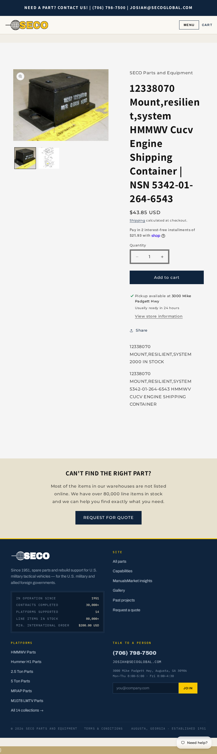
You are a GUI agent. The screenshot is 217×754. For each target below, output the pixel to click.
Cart (207, 25)
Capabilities (122, 571)
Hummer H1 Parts (26, 662)
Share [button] (142, 330)
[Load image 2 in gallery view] (49, 158)
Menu (189, 25)
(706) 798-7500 (134, 653)
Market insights (139, 581)
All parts (119, 561)
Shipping (137, 220)
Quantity (138, 245)
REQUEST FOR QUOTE (108, 517)
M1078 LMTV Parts (27, 701)
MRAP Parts (21, 691)
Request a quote (126, 610)
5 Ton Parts (20, 681)
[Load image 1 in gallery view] (25, 158)
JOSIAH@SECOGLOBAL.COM (137, 662)
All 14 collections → (27, 710)
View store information (159, 316)
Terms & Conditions (103, 728)
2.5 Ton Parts (22, 671)
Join (188, 688)
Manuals (120, 581)
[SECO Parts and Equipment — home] (27, 25)
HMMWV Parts (23, 652)
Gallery (119, 590)
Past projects (124, 600)
